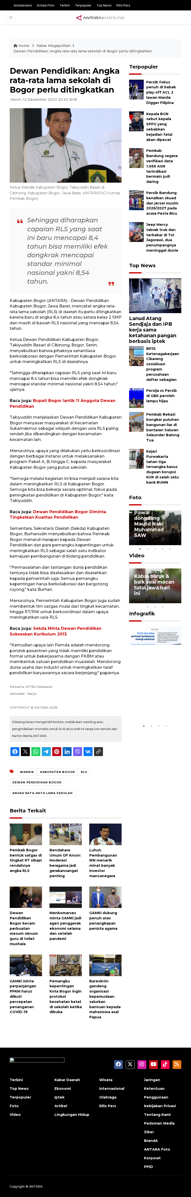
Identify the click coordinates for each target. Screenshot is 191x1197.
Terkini (64, 5)
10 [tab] (162, 606)
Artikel (60, 1106)
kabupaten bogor (57, 772)
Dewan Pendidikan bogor (36, 782)
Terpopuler (83, 5)
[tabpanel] (155, 527)
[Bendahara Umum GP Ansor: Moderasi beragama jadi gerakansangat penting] (65, 834)
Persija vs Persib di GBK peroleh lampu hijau (161, 395)
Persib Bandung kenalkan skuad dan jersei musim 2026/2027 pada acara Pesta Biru (162, 203)
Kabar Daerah (67, 1080)
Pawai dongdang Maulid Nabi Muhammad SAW (149, 523)
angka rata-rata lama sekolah (42, 793)
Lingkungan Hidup (71, 1114)
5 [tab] (170, 548)
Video (136, 556)
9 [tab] (155, 606)
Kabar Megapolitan (54, 45)
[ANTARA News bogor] (100, 17)
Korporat (152, 1158)
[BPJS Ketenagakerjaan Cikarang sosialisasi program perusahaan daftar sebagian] (136, 355)
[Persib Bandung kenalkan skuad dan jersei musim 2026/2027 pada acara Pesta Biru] (136, 200)
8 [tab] (147, 606)
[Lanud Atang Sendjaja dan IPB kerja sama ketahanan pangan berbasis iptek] (155, 295)
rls (84, 772)
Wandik (27, 772)
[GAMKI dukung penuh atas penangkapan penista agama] (105, 897)
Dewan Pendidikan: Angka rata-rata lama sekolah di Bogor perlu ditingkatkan (82, 51)
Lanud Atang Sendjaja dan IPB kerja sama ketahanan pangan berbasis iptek (152, 329)
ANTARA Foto (157, 1149)
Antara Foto (45, 5)
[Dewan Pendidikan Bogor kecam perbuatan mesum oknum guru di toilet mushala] (26, 897)
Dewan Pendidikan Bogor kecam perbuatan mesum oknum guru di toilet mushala (24, 928)
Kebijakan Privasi (160, 1106)
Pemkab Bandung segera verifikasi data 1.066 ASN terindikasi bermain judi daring (162, 166)
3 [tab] (155, 548)
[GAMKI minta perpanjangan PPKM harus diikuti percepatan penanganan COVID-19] (26, 965)
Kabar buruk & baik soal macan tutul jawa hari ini (154, 584)
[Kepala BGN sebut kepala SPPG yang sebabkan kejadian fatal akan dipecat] (136, 121)
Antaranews (23, 5)
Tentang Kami (157, 1114)
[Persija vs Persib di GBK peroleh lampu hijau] (136, 398)
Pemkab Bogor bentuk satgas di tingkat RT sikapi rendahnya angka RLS (26, 860)
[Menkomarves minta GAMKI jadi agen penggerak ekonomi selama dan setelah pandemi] (65, 897)
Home (23, 45)
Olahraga (107, 1097)
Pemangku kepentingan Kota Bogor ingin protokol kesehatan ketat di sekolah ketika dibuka (65, 996)
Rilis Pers (123, 5)
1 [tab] (140, 548)
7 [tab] (177, 600)
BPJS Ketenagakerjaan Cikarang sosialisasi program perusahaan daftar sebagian (162, 364)
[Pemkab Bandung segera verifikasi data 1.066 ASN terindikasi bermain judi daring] (136, 158)
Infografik (142, 614)
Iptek (59, 1097)
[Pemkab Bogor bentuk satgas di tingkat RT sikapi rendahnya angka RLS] (26, 834)
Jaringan (152, 1080)
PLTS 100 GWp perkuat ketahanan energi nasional (153, 703)
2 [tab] (147, 548)
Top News (103, 5)
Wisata (105, 1080)
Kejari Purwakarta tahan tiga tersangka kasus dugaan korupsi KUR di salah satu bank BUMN (162, 467)
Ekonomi (62, 1088)
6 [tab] (170, 600)
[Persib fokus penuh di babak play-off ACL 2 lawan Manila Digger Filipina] (136, 89)
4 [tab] (162, 548)
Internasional (111, 1088)
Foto (135, 497)
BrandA (151, 1140)
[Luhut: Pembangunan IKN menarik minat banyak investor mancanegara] (105, 834)
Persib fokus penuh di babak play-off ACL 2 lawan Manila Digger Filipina (161, 92)
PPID (148, 1166)
